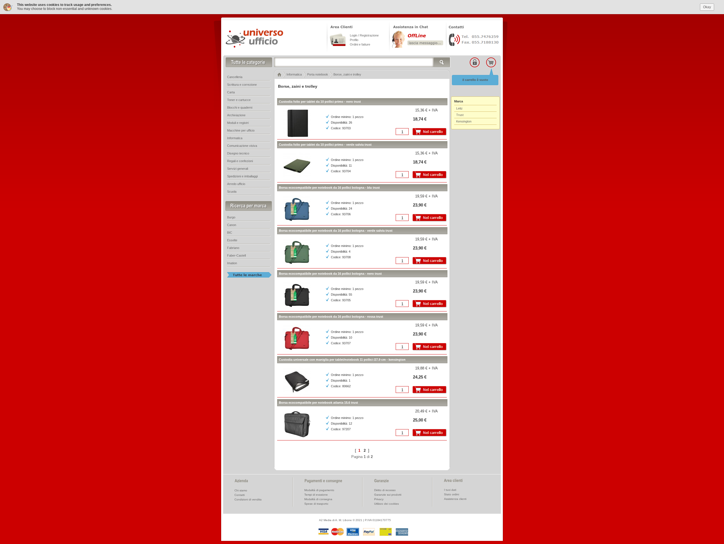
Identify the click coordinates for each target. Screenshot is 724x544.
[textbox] (362, 62)
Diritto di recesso (385, 490)
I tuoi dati (450, 489)
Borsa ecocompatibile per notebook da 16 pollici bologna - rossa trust (331, 316)
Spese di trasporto (316, 503)
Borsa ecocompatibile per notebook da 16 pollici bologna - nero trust (330, 273)
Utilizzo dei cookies (386, 503)
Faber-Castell (236, 255)
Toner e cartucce (239, 100)
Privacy (378, 499)
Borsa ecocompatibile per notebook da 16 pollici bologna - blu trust (329, 187)
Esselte (232, 240)
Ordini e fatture (360, 44)
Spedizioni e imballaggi (242, 176)
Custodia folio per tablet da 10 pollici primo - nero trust (320, 101)
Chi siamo (240, 490)
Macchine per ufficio (241, 130)
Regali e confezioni (240, 161)
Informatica (234, 138)
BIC (229, 232)
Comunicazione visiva (242, 145)
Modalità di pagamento (319, 490)
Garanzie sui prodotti (387, 494)
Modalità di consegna (318, 499)
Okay (707, 7)
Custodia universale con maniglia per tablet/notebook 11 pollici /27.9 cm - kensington (342, 359)
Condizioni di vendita (248, 499)
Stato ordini (451, 494)
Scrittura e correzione (242, 84)
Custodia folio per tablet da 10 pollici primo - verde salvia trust (325, 144)
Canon (231, 225)
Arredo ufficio (236, 184)
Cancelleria (234, 77)
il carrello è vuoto (475, 79)
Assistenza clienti (455, 498)
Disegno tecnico (238, 153)
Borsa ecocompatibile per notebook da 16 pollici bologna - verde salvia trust (336, 230)
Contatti (239, 494)
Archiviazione (236, 115)
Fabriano (233, 248)
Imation (232, 263)
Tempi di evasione (316, 494)
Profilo (354, 40)
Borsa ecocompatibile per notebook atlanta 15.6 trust (318, 402)
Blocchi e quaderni (239, 107)
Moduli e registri (238, 122)
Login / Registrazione (364, 35)
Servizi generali (237, 168)
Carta (231, 92)
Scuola (231, 191)
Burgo (231, 217)
